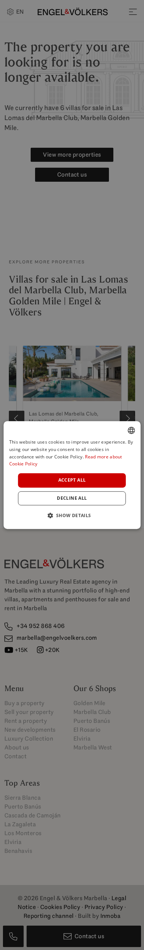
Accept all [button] (72, 480)
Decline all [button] (72, 498)
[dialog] (72, 475)
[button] (72, 515)
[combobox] (131, 430)
